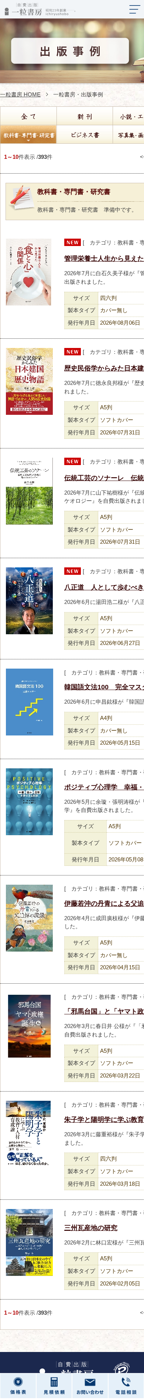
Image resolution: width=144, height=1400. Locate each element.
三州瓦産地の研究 (90, 1228)
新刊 (84, 116)
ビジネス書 (84, 134)
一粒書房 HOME (20, 94)
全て (28, 116)
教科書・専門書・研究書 (28, 134)
